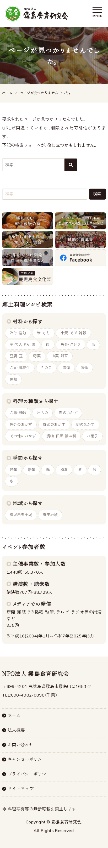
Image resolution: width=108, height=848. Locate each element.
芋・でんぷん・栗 (23, 344)
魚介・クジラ (71, 344)
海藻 (66, 367)
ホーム (14, 716)
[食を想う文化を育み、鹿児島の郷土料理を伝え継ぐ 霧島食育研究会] (36, 13)
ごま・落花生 (20, 367)
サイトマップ (20, 789)
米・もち (43, 333)
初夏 (64, 469)
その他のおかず (23, 436)
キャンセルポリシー (27, 759)
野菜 (37, 356)
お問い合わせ (20, 745)
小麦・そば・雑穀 (74, 333)
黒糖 (13, 379)
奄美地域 (50, 514)
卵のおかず (85, 424)
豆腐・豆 (16, 356)
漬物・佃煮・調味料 (61, 436)
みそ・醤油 (18, 333)
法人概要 (16, 730)
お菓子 (92, 436)
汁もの (42, 412)
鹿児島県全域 (21, 514)
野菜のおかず (54, 424)
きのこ (46, 367)
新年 (31, 469)
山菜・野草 (59, 356)
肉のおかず (68, 412)
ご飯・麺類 (18, 412)
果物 (84, 367)
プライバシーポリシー (29, 774)
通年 (13, 469)
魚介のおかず (21, 424)
